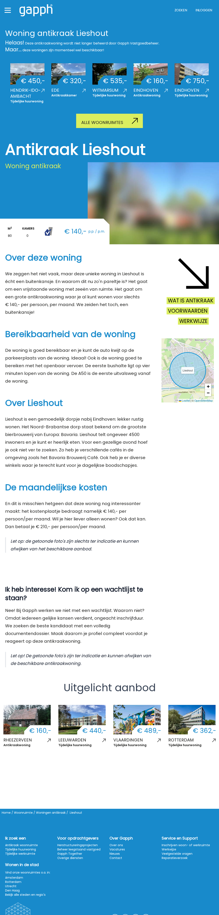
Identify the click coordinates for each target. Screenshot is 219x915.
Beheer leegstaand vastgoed (79, 849)
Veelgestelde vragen (177, 854)
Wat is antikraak (190, 300)
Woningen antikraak (51, 812)
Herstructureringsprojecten (77, 845)
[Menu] (7, 10)
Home (6, 812)
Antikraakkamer (64, 95)
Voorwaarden (187, 310)
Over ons (116, 845)
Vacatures (117, 849)
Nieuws (115, 854)
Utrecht (10, 886)
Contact (116, 858)
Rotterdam (13, 882)
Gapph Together (69, 854)
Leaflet (185, 400)
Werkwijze (193, 321)
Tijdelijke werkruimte (20, 854)
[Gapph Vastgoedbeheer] (36, 10)
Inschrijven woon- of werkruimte (186, 845)
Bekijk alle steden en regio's (25, 895)
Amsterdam (14, 877)
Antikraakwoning (146, 95)
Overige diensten (70, 858)
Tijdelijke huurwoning (26, 101)
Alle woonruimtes (102, 122)
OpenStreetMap (203, 400)
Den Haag (12, 890)
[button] (208, 386)
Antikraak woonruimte (21, 845)
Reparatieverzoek (175, 858)
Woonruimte (23, 812)
